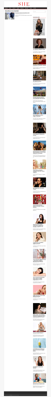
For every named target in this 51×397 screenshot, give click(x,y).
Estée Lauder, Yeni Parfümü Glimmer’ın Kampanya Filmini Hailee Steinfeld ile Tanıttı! (39, 315)
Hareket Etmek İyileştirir (38, 332)
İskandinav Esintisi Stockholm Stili (22, 12)
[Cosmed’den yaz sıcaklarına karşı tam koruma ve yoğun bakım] (39, 347)
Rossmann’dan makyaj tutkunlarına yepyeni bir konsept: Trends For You (38, 225)
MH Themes (10, 395)
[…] (41, 52)
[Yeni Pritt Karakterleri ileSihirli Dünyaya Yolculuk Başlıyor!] (39, 203)
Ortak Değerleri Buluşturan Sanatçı (38, 135)
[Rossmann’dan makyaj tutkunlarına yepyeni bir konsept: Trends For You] (39, 223)
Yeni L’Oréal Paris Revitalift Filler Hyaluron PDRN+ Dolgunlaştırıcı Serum (39, 278)
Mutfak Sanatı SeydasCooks (38, 383)
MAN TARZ (26, 8)
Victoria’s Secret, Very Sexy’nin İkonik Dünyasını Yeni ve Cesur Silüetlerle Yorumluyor (39, 152)
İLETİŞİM (34, 8)
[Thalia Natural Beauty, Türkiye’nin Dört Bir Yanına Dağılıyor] (39, 168)
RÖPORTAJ (22, 8)
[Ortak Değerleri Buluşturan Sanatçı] (39, 132)
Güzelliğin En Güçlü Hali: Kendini (38, 367)
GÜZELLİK (14, 8)
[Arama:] (39, 11)
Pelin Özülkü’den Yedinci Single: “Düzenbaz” (38, 116)
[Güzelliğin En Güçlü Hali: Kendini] (39, 365)
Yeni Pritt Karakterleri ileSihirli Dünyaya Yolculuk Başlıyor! (38, 206)
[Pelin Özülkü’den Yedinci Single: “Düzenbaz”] (39, 113)
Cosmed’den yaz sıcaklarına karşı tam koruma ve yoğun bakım (38, 349)
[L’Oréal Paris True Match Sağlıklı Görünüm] (39, 241)
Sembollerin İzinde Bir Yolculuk (39, 65)
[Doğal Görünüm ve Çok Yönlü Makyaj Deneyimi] (39, 294)
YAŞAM (18, 8)
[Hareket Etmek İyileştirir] (39, 331)
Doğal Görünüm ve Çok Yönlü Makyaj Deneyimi (39, 296)
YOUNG (31, 8)
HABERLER (6, 8)
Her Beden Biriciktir (37, 81)
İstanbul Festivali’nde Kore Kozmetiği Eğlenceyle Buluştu (39, 98)
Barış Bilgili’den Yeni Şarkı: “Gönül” (38, 189)
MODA (10, 8)
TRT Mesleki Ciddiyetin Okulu (39, 49)
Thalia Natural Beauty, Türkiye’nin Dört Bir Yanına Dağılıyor (38, 171)
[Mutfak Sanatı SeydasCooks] (39, 382)
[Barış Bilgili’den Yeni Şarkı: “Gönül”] (39, 186)
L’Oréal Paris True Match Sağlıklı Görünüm (38, 243)
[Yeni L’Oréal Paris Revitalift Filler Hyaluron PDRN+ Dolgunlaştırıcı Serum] (39, 276)
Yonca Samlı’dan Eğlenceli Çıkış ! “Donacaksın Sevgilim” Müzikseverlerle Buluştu (39, 260)
